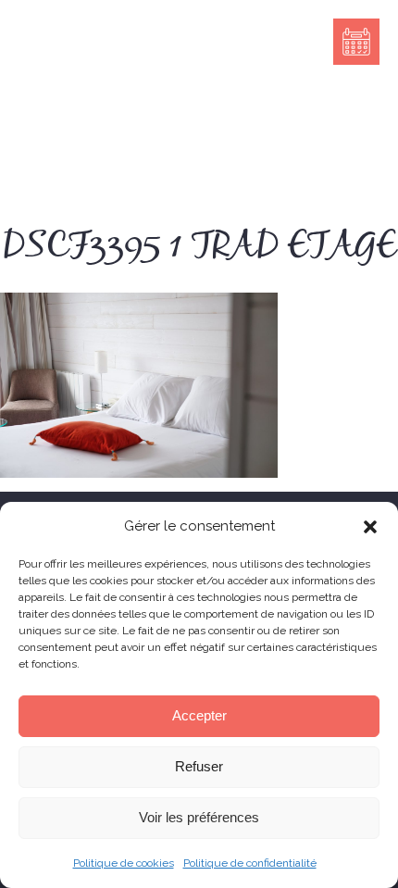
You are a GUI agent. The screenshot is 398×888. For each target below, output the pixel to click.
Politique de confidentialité (250, 863)
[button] (370, 527)
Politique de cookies (123, 863)
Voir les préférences (199, 817)
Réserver (356, 42)
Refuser (199, 766)
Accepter (199, 715)
